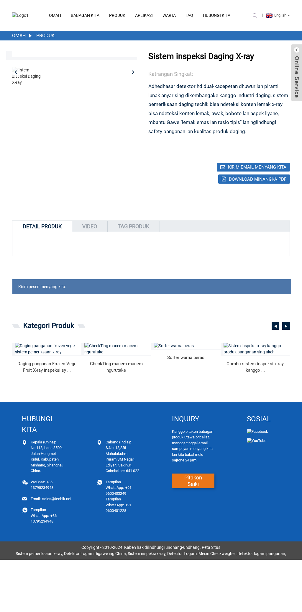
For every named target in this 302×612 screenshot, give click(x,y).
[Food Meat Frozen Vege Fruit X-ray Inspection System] (48, 349)
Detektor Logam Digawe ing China (95, 553)
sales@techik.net (51, 499)
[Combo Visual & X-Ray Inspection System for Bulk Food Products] (257, 349)
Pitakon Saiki (193, 480)
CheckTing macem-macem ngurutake (116, 367)
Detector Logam (182, 553)
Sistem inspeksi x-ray (146, 553)
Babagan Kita (85, 15)
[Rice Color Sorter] (187, 346)
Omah (55, 15)
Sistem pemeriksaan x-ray (39, 553)
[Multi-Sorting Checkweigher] (117, 349)
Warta (169, 15)
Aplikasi (144, 15)
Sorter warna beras (185, 357)
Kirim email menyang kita (257, 167)
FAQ (189, 15)
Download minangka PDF (257, 179)
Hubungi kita (216, 15)
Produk (117, 15)
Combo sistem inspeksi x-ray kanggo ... (255, 367)
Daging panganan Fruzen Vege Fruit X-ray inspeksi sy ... (46, 367)
